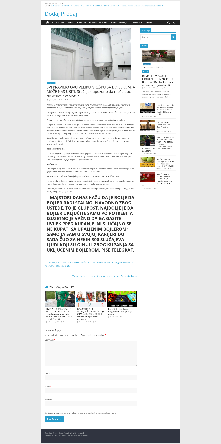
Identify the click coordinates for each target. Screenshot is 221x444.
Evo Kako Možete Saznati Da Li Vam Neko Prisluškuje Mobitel (163, 125)
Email (48, 386)
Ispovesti (93, 22)
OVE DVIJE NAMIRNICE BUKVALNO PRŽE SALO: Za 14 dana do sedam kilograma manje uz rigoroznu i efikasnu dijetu (89, 264)
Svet (63, 22)
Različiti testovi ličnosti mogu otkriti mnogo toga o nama (121, 311)
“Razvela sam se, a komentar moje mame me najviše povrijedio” (104, 276)
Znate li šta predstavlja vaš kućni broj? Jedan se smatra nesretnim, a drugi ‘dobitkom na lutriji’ (165, 109)
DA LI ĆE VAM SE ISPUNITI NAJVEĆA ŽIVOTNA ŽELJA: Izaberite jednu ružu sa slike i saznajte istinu (157, 180)
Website (48, 399)
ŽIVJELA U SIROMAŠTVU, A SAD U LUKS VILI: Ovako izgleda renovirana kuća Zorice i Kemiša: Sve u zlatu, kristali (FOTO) (59, 314)
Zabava (71, 22)
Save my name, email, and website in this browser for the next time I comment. (82, 413)
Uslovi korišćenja (119, 22)
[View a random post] (173, 22)
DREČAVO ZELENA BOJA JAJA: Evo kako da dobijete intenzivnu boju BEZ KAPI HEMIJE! (165, 162)
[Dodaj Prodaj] (47, 22)
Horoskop (81, 22)
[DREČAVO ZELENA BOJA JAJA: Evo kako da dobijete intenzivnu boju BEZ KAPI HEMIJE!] (147, 158)
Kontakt (148, 22)
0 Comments (71, 100)
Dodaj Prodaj (61, 13)
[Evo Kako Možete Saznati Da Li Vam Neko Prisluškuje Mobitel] (147, 121)
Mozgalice (104, 22)
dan (62, 100)
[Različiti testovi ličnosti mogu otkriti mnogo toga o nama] (122, 292)
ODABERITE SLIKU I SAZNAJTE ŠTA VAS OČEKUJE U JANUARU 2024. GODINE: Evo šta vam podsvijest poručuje (90, 314)
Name (48, 373)
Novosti (55, 22)
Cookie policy (136, 22)
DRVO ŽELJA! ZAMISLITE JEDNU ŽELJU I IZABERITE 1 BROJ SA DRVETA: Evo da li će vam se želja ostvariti (157, 80)
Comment (50, 340)
